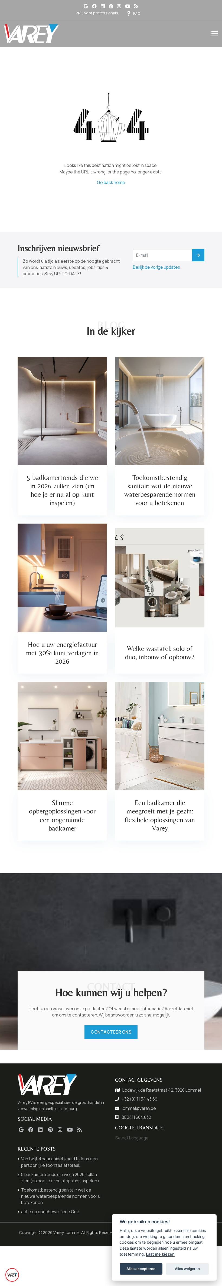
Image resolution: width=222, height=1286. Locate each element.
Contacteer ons (111, 1032)
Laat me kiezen (160, 1254)
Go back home (111, 182)
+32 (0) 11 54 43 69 (139, 1099)
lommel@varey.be (139, 1108)
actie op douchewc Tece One (50, 1212)
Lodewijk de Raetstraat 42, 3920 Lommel (161, 1090)
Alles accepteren (140, 1268)
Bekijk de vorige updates (156, 267)
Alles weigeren (187, 1268)
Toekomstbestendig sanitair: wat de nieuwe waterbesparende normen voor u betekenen (60, 1196)
